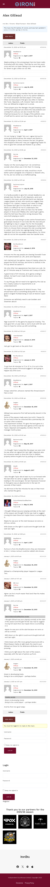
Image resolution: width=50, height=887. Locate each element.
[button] (3, 4)
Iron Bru (5, 24)
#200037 (43, 601)
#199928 (43, 398)
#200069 (43, 681)
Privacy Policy (29, 883)
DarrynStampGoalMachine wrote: (17, 616)
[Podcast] (32, 867)
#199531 (43, 351)
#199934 (43, 462)
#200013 (43, 534)
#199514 (43, 180)
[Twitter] (23, 867)
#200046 (43, 659)
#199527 (43, 331)
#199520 (43, 307)
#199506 (43, 47)
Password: (7, 738)
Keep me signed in (12, 745)
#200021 (43, 579)
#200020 (43, 556)
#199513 (43, 150)
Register (6, 801)
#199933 (43, 435)
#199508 (43, 78)
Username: (8, 732)
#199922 (43, 376)
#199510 (43, 121)
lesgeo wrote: (10, 697)
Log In (10, 750)
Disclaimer (19, 883)
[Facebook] (18, 867)
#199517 (43, 240)
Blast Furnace (21, 24)
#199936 (43, 496)
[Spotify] (27, 867)
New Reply (9, 36)
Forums (12, 24)
